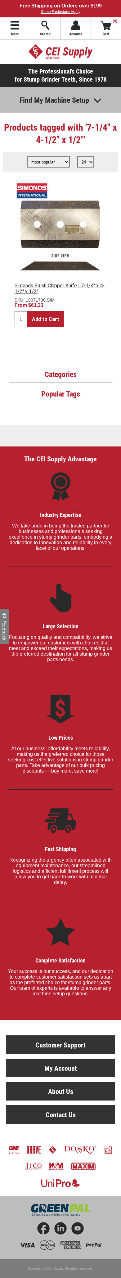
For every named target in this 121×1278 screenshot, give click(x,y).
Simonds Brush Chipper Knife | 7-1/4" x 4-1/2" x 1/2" (60, 288)
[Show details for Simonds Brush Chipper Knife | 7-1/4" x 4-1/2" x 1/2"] (60, 227)
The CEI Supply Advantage (60, 458)
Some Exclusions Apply (60, 12)
